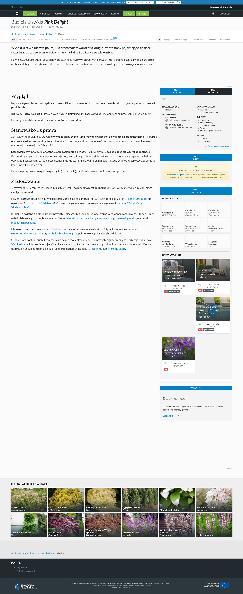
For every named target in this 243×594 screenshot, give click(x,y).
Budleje (49, 34)
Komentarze (225, 39)
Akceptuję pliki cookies (140, 2)
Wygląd (166, 39)
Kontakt (116, 14)
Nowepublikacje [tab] (195, 191)
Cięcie (55, 39)
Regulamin (22, 567)
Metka (22, 39)
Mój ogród (224, 14)
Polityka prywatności (169, 2)
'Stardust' (140, 198)
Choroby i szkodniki (79, 14)
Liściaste (32, 34)
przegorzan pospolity (23, 222)
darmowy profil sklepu (181, 175)
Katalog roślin (20, 34)
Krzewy (41, 34)
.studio (142, 14)
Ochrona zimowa (70, 39)
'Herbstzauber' (20, 207)
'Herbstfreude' (33, 203)
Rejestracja (227, 7)
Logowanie (214, 7)
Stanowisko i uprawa (182, 39)
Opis (14, 39)
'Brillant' (129, 198)
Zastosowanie (199, 39)
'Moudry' (132, 203)
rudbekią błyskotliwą (60, 233)
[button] (17, 14)
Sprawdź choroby (171, 415)
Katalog (30, 14)
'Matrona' (48, 203)
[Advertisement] (84, 80)
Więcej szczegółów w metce (218, 146)
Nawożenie (44, 39)
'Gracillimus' (95, 248)
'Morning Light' (116, 248)
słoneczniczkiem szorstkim (27, 233)
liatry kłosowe (98, 218)
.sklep (129, 14)
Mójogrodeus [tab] (213, 91)
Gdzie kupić (109, 39)
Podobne (212, 39)
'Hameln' (121, 203)
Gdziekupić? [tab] (196, 157)
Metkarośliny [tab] (177, 91)
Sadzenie (32, 39)
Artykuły (45, 14)
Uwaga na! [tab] (195, 388)
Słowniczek (100, 14)
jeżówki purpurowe (77, 218)
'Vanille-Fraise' (20, 244)
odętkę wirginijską (125, 218)
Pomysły (59, 14)
